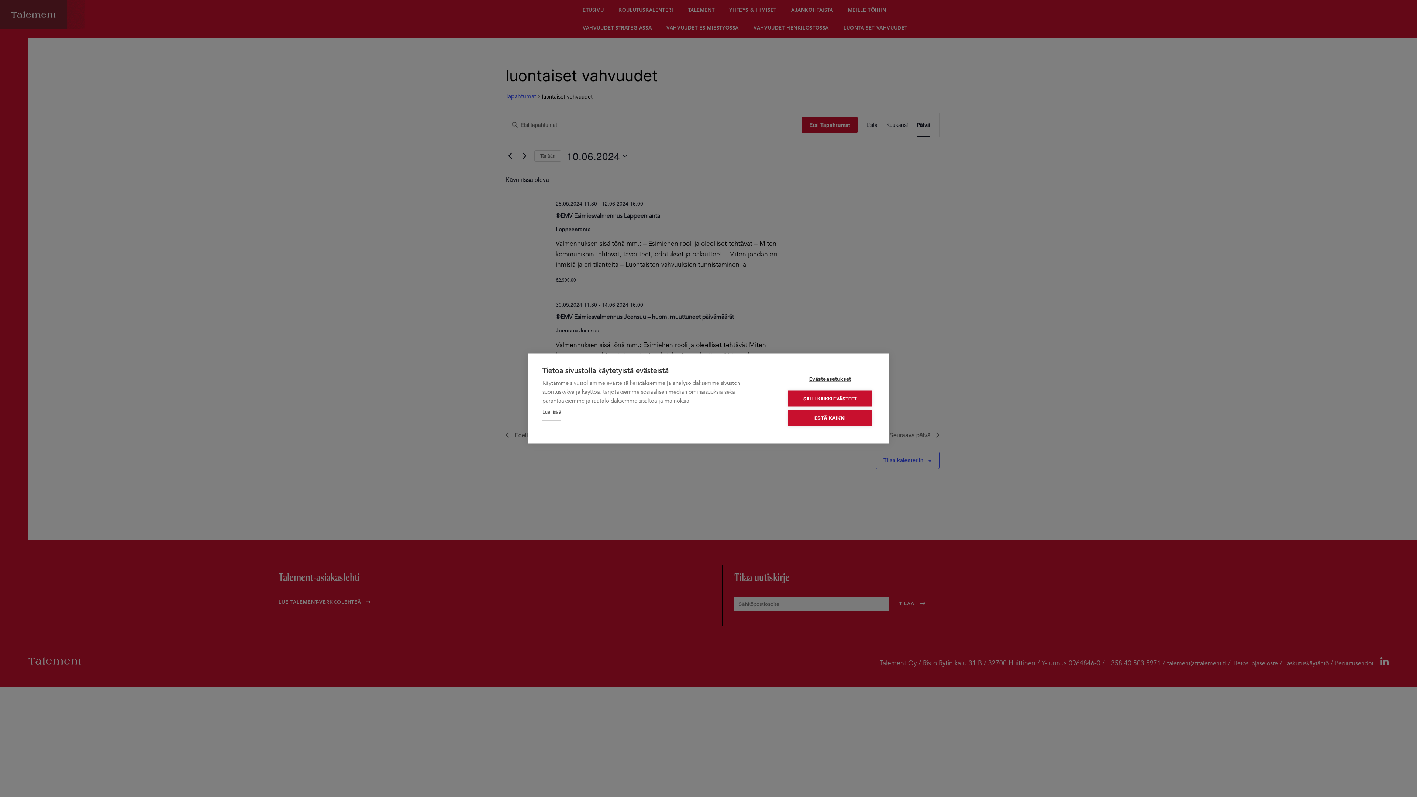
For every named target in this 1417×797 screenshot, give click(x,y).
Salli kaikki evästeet (830, 398)
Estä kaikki (830, 418)
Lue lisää (551, 412)
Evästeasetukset (830, 379)
